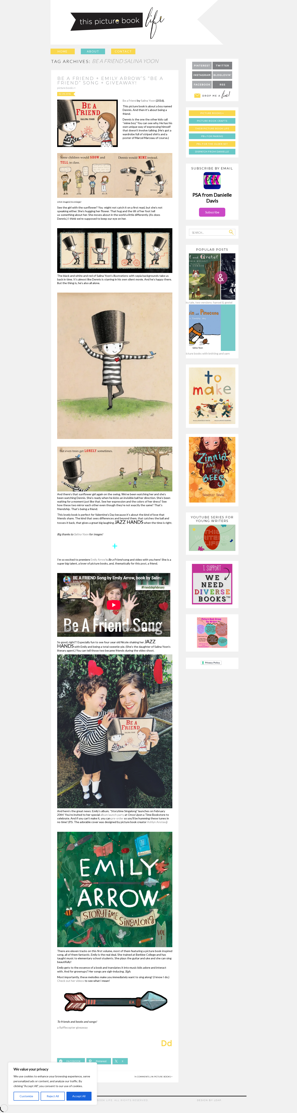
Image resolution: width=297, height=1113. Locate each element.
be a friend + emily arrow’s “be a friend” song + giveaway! (110, 81)
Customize (26, 1096)
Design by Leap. (209, 1100)
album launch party (112, 814)
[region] (52, 1083)
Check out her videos (71, 980)
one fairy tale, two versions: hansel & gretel (205, 302)
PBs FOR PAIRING (212, 136)
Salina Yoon (148, 100)
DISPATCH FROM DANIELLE (212, 151)
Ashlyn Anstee (156, 822)
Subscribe (212, 212)
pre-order (117, 818)
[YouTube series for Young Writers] (212, 550)
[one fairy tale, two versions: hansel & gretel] (205, 298)
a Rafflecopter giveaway (72, 1027)
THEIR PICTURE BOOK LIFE (212, 128)
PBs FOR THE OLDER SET (212, 143)
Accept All (78, 1096)
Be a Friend (130, 100)
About (93, 51)
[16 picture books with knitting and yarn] (205, 349)
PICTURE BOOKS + (66, 87)
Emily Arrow (98, 559)
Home (63, 51)
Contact (123, 51)
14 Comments (141, 1076)
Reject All (53, 1096)
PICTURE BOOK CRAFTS (212, 120)
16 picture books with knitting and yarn (205, 353)
